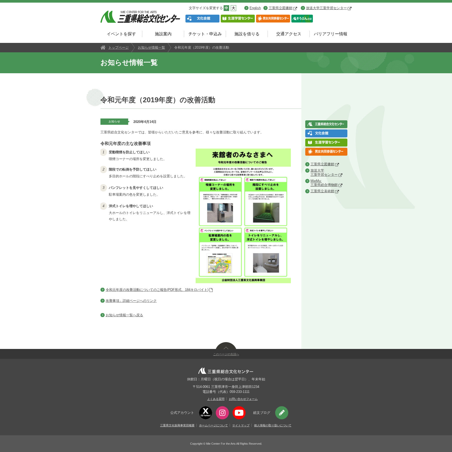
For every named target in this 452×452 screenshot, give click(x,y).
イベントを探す (121, 34)
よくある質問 (215, 398)
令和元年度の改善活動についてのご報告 (157, 290)
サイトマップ (241, 425)
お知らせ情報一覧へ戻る (124, 315)
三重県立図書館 (280, 8)
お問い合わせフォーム (243, 398)
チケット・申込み (205, 34)
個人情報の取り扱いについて (272, 425)
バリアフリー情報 (330, 34)
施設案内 (163, 34)
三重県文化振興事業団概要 (177, 425)
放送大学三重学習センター (326, 8)
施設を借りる (246, 34)
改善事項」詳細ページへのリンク (131, 301)
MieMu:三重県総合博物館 (324, 183)
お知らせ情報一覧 (151, 47)
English (255, 8)
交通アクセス (288, 34)
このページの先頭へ (226, 354)
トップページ (118, 47)
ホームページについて (213, 425)
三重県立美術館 (322, 191)
